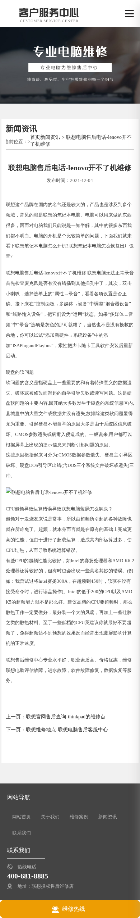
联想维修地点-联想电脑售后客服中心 (67, 729)
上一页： (16, 716)
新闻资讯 (50, 137)
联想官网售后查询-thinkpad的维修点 (66, 716)
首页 (35, 137)
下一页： (16, 729)
